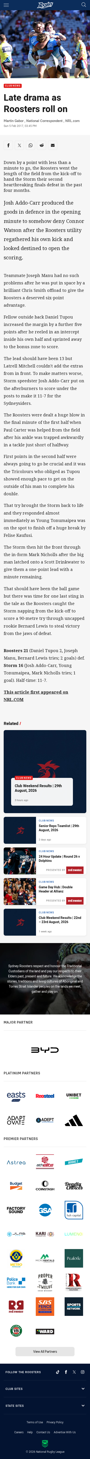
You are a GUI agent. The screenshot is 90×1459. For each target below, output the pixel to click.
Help (30, 1432)
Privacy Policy (55, 1422)
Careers (19, 1432)
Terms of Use (35, 1422)
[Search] (83, 5)
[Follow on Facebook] (66, 1372)
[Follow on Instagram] (82, 1372)
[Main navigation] (6, 5)
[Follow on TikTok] (58, 1372)
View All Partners (45, 1351)
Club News (12, 85)
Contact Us (43, 1432)
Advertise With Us (65, 1432)
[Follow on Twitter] (74, 1372)
